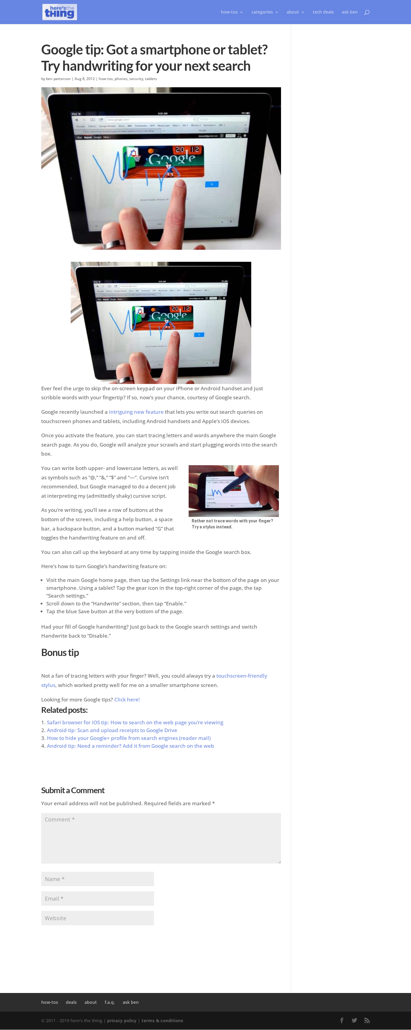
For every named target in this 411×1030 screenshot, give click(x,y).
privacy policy (122, 1020)
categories (262, 12)
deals (71, 1002)
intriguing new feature (136, 411)
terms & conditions (162, 1020)
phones (121, 78)
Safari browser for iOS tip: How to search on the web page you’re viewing (135, 722)
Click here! (127, 699)
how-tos (106, 78)
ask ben (350, 12)
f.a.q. (110, 1002)
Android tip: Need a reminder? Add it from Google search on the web (130, 745)
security (136, 78)
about (293, 12)
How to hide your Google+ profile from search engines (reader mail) (129, 738)
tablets (151, 78)
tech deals (323, 12)
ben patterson (58, 78)
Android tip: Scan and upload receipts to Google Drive (112, 730)
